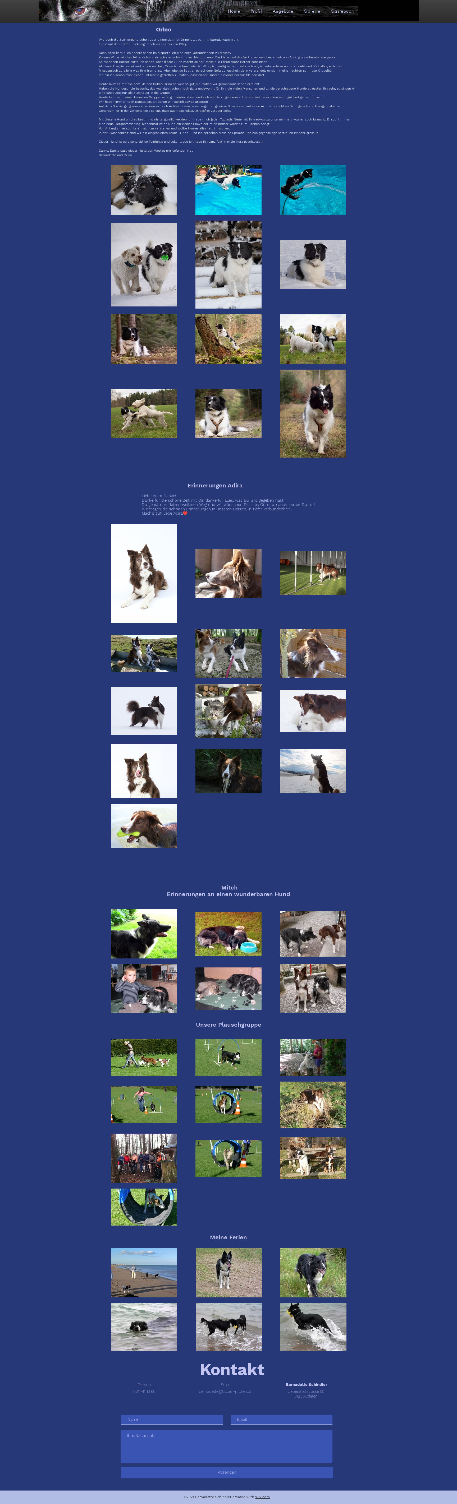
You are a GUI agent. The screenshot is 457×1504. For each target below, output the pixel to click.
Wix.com (262, 1497)
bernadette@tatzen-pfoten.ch (225, 1391)
